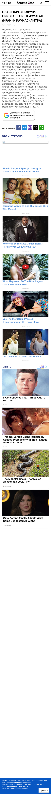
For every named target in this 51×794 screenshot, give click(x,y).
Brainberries (25, 176)
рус (9, 2)
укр (3, 2)
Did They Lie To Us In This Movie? (22, 356)
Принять (44, 790)
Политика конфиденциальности (15, 789)
